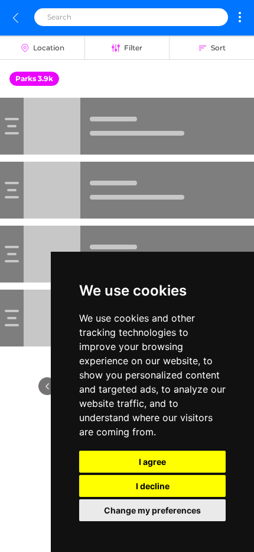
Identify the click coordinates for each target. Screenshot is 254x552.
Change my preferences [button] (152, 510)
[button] (240, 17)
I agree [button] (152, 462)
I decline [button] (153, 486)
